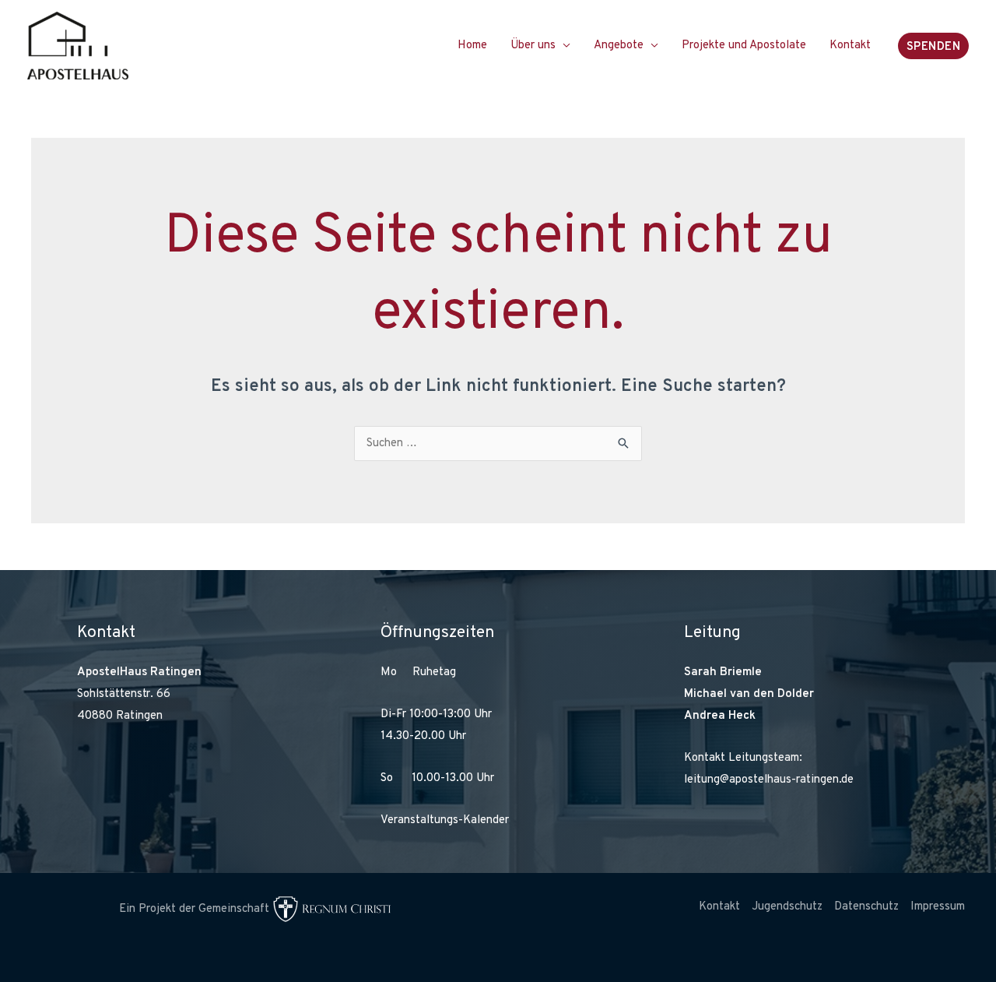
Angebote (619, 45)
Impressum (937, 906)
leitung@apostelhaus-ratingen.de (769, 780)
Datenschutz (866, 906)
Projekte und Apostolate (744, 45)
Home (472, 45)
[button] (934, 46)
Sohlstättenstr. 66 (123, 694)
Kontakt (850, 45)
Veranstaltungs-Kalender (445, 820)
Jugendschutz (787, 906)
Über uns (533, 45)
